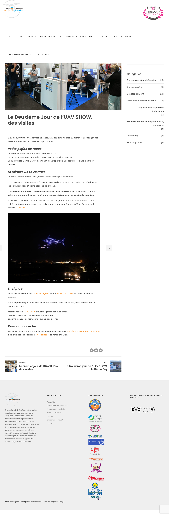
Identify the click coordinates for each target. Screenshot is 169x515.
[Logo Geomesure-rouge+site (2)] (96, 478)
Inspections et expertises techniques (151, 109)
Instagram (84, 331)
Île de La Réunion (124, 36)
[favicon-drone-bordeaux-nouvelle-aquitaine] (12, 399)
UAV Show (30, 311)
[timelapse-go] (94, 498)
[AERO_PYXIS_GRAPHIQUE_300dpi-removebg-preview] (95, 405)
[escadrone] (95, 436)
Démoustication (135, 87)
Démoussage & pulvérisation (141, 80)
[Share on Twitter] (96, 350)
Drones (104, 36)
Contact (43, 54)
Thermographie (135, 142)
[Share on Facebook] (92, 350)
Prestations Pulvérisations (57, 406)
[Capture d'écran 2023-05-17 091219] (96, 442)
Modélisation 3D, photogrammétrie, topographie (145, 123)
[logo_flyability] (95, 451)
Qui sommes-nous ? (21, 54)
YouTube (95, 331)
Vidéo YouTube (65, 293)
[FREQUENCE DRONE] (96, 468)
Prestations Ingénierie (80, 36)
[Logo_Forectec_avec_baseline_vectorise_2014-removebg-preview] (96, 459)
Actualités (16, 36)
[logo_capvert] (95, 418)
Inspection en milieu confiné (141, 100)
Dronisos (20, 207)
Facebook (72, 331)
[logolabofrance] (95, 488)
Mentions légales (12, 502)
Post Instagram (41, 293)
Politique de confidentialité (32, 502)
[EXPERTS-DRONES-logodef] (95, 428)
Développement (135, 94)
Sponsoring (133, 135)
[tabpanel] (54, 248)
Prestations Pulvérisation (44, 36)
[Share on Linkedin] (101, 350)
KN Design (60, 502)
